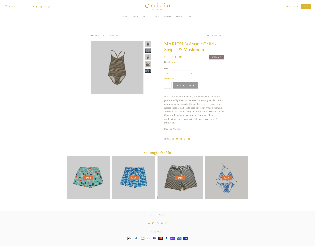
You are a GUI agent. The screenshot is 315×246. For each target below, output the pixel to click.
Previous (212, 35)
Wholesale (167, 16)
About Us (162, 215)
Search (152, 215)
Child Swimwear (111, 35)
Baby (146, 16)
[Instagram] (41, 7)
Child (156, 16)
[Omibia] (157, 4)
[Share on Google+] (185, 139)
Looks (135, 16)
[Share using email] (189, 139)
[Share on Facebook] (173, 139)
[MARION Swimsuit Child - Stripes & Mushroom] (117, 67)
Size (166, 68)
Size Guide (169, 78)
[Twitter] (33, 7)
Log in (287, 6)
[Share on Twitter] (177, 139)
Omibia (174, 62)
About (179, 16)
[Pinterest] (45, 7)
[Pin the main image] (181, 139)
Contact (189, 16)
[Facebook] (37, 7)
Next (221, 35)
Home (125, 16)
